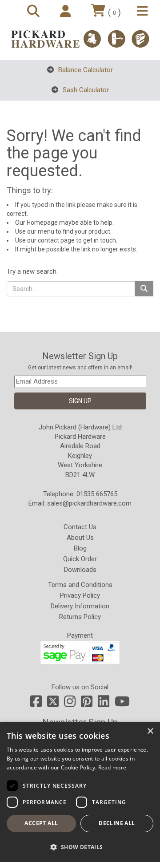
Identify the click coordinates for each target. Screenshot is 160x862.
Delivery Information (80, 606)
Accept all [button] (41, 823)
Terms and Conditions (80, 585)
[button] (80, 847)
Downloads (80, 570)
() (114, 12)
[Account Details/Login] (67, 12)
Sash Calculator (85, 90)
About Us (80, 538)
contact (48, 240)
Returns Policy (80, 617)
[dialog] (80, 792)
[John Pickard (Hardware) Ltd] (80, 39)
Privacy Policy (80, 595)
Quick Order (80, 559)
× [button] (150, 731)
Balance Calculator (84, 70)
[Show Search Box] (35, 12)
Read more (112, 767)
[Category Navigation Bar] (143, 12)
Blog (80, 548)
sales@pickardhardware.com (89, 503)
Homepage (42, 222)
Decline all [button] (117, 823)
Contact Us (80, 527)
